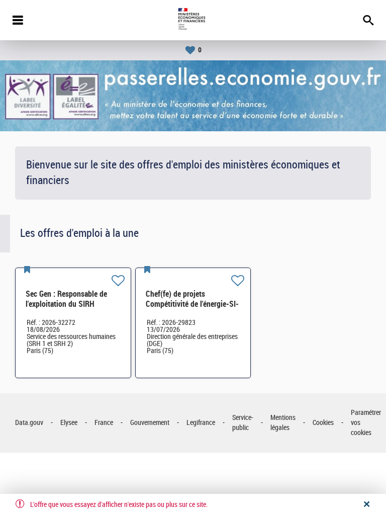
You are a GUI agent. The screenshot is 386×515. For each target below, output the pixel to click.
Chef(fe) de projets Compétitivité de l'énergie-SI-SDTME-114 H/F (192, 304)
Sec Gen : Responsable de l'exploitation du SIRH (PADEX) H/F (66, 304)
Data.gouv (29, 422)
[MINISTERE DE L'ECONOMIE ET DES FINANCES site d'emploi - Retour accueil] (192, 20)
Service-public (242, 422)
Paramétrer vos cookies (366, 422)
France (103, 422)
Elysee (68, 422)
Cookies (323, 422)
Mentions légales (283, 422)
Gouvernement (149, 422)
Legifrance (200, 422)
